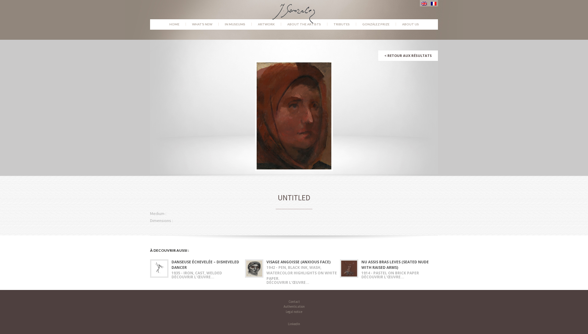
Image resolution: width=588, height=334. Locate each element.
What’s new (202, 24)
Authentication (294, 306)
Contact (294, 301)
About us (410, 24)
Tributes (342, 24)
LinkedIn (294, 324)
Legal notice (294, 312)
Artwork (266, 24)
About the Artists (304, 24)
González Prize (376, 24)
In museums (235, 24)
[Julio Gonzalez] (294, 11)
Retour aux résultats (408, 55)
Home (174, 24)
